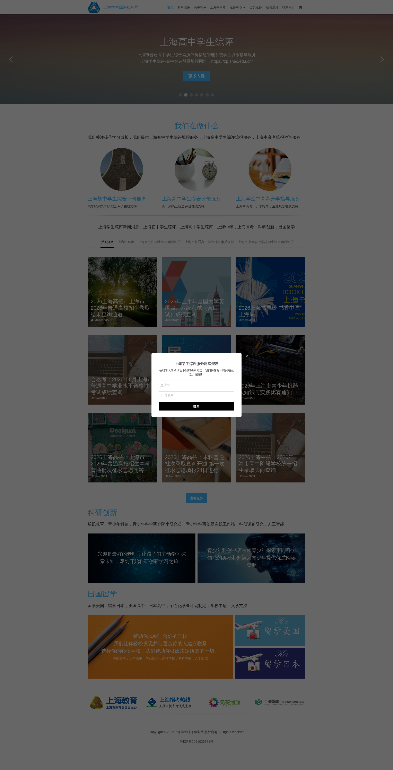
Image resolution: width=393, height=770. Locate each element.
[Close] (247, 356)
